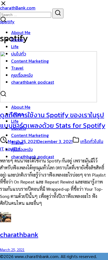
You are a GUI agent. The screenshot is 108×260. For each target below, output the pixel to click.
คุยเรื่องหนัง (22, 75)
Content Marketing (30, 61)
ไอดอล (17, 39)
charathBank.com (17, 7)
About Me (20, 32)
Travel (17, 68)
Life (15, 46)
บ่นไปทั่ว (18, 53)
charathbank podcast (32, 82)
